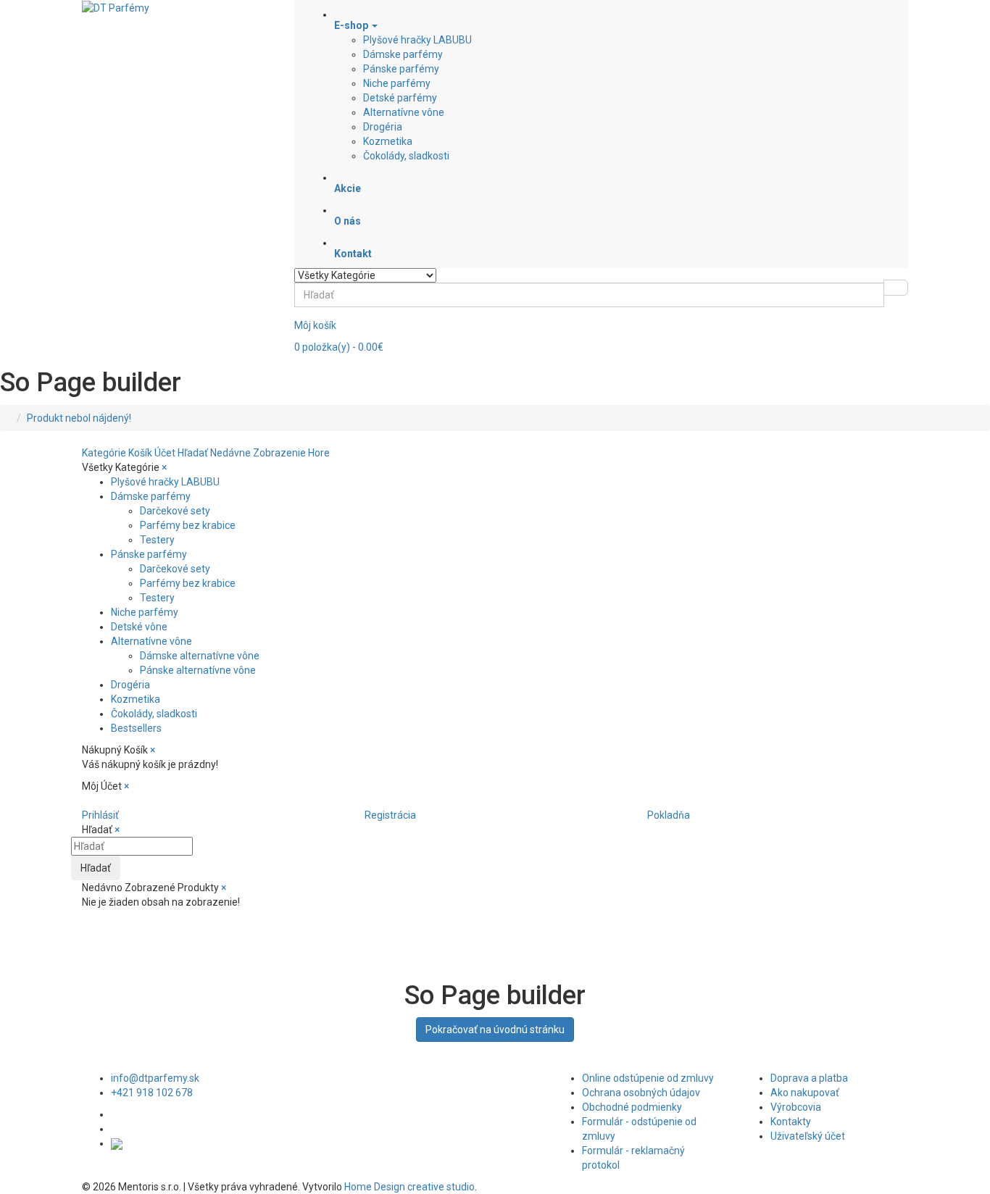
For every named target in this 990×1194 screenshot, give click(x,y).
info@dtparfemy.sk (155, 1078)
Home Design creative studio (409, 1187)
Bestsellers (136, 728)
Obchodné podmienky (632, 1107)
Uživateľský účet (807, 1136)
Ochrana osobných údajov (641, 1092)
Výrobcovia (795, 1107)
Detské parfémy (400, 98)
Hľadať (95, 868)
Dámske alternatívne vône (199, 655)
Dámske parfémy (403, 54)
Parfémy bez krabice (188, 525)
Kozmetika (387, 141)
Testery (157, 540)
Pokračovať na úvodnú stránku (495, 1029)
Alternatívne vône (403, 112)
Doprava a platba (809, 1078)
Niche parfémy (396, 83)
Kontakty (790, 1121)
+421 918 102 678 (152, 1092)
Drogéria (382, 127)
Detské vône (139, 627)
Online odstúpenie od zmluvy (648, 1078)
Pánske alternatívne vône (198, 670)
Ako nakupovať (804, 1092)
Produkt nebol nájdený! (79, 418)
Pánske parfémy (401, 69)
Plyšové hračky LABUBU (417, 40)
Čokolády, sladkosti (406, 156)
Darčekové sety (175, 511)
